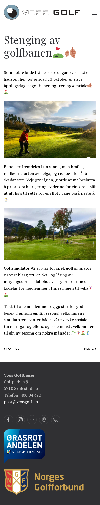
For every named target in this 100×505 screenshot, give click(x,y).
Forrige (12, 348)
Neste (89, 348)
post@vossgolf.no (21, 401)
